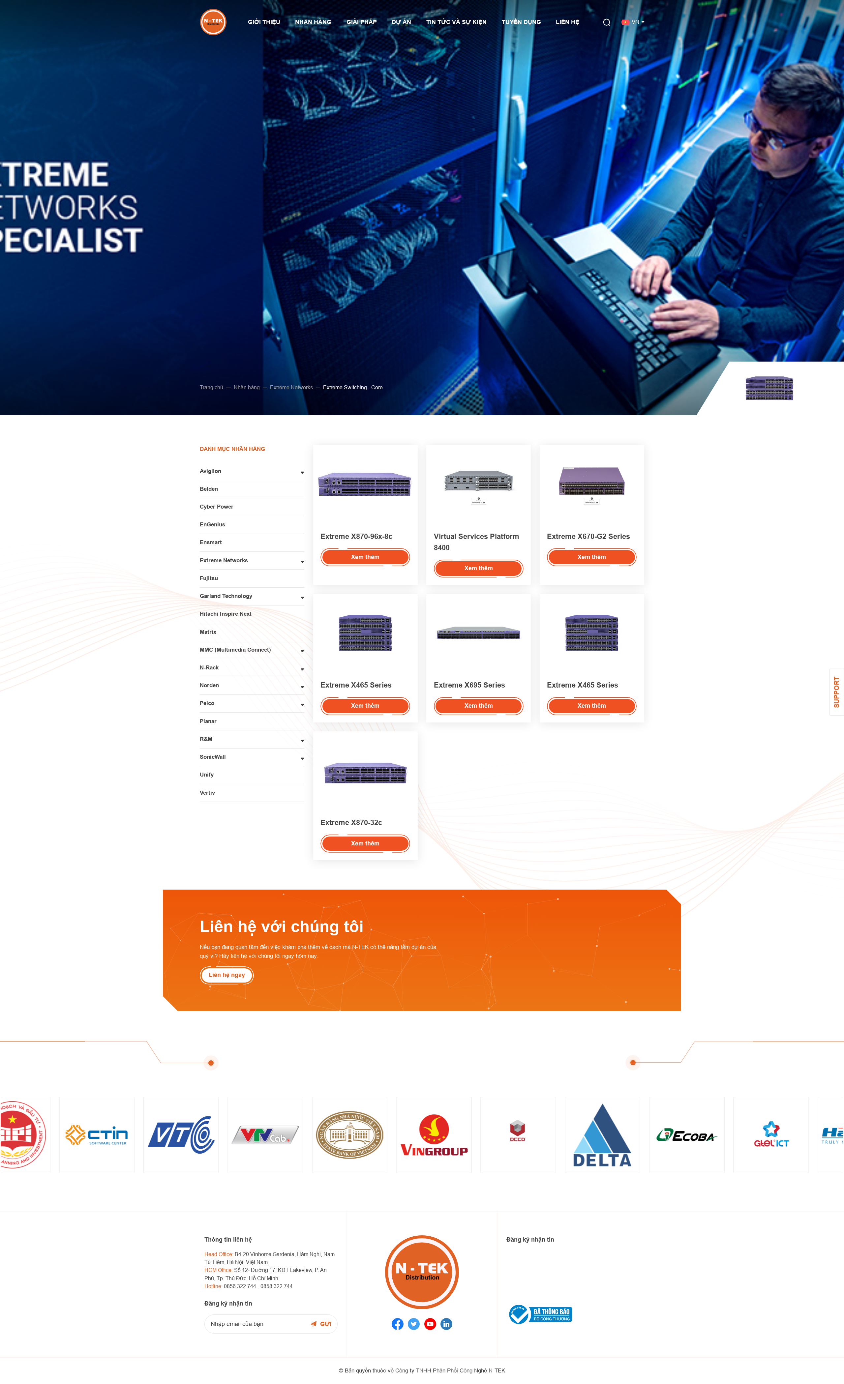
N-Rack (209, 667)
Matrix (208, 632)
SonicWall (213, 757)
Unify (207, 775)
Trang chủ (211, 387)
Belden (209, 489)
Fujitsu (209, 578)
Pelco (207, 703)
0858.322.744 (276, 1286)
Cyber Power (216, 507)
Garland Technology (226, 596)
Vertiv (207, 793)
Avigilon (210, 471)
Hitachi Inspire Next (226, 614)
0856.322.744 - (242, 1286)
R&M (206, 739)
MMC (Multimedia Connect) (235, 650)
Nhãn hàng (247, 387)
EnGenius (212, 524)
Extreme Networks (291, 387)
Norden (209, 685)
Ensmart (211, 542)
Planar (208, 721)
